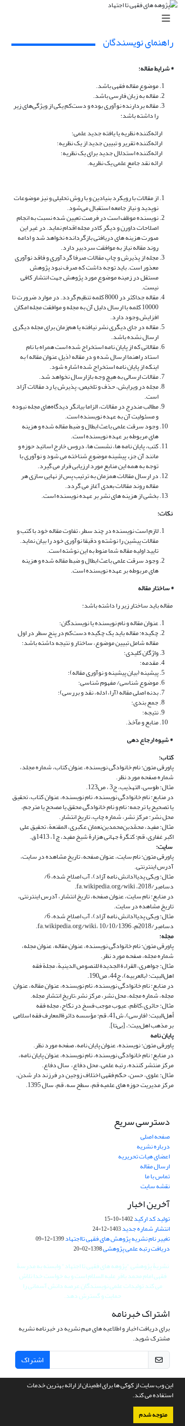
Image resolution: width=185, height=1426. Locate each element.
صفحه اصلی (155, 1136)
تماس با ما (157, 1176)
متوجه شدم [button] (153, 1414)
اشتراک (32, 1360)
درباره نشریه (153, 1146)
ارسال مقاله (155, 1166)
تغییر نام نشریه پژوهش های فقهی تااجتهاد (117, 1238)
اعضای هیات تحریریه (144, 1156)
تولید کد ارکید (152, 1218)
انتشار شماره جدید (146, 1228)
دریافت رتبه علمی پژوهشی (136, 1248)
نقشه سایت (155, 1186)
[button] (130, 1396)
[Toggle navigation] (95, 19)
